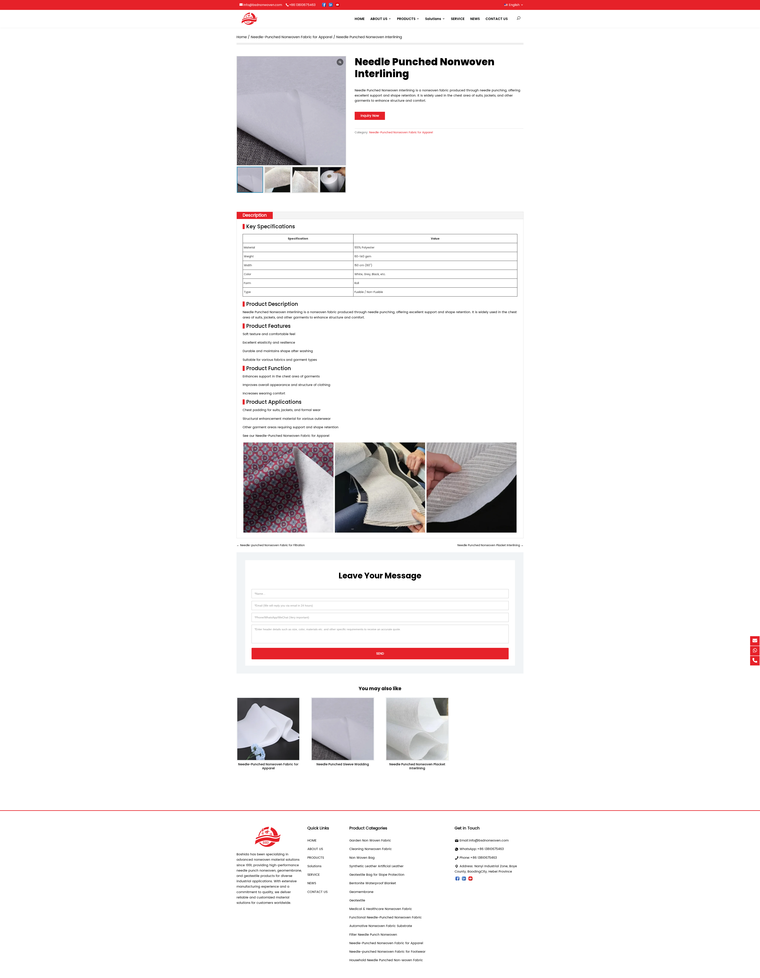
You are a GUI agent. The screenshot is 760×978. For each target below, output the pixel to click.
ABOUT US (378, 18)
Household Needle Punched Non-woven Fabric (386, 960)
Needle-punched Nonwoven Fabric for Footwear (387, 951)
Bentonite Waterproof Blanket (372, 883)
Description (255, 215)
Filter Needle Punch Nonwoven (373, 934)
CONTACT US (496, 18)
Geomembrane (361, 892)
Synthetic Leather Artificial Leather (376, 866)
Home (242, 37)
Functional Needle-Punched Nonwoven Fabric (385, 917)
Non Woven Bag (362, 857)
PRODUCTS (406, 18)
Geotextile (357, 900)
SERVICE (458, 18)
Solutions (433, 18)
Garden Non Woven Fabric (370, 840)
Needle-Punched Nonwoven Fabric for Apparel (291, 37)
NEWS (475, 18)
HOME (360, 18)
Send (380, 653)
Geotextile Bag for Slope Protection (376, 874)
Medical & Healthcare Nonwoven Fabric (380, 909)
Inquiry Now (370, 115)
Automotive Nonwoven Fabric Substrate (380, 926)
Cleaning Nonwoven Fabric (370, 849)
